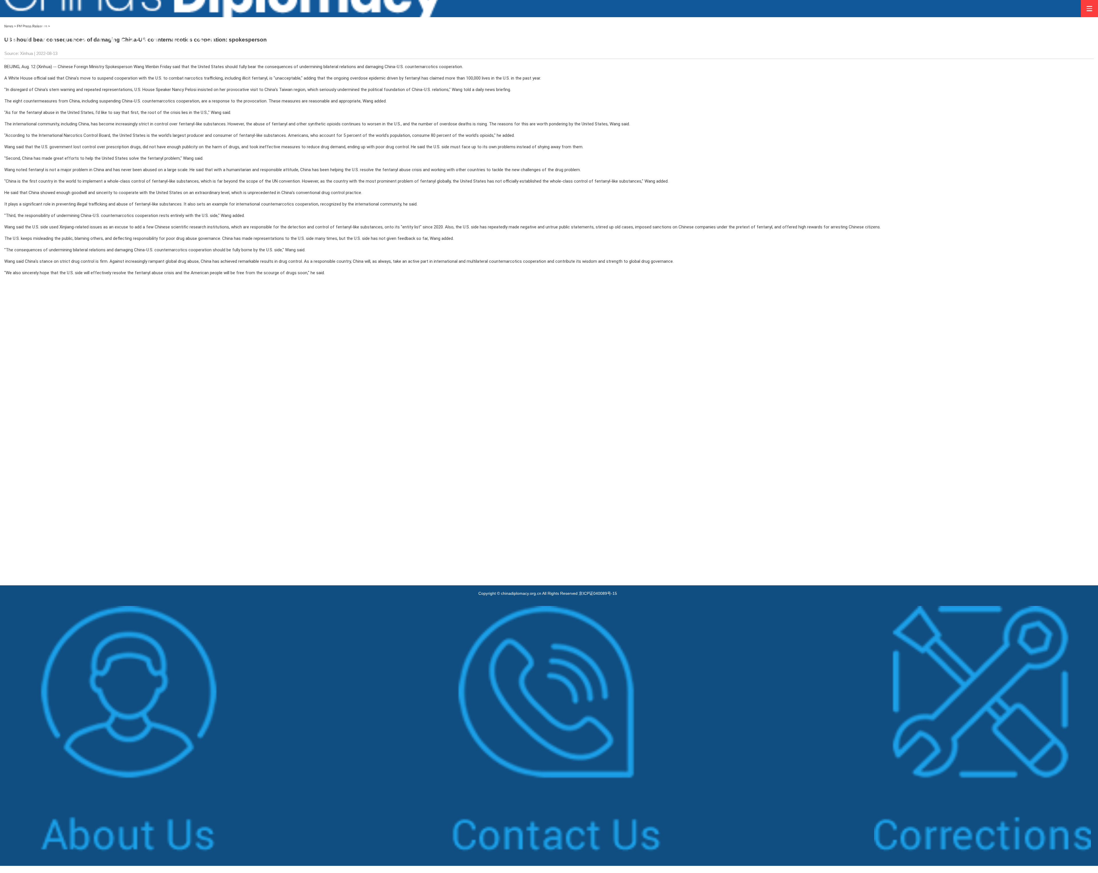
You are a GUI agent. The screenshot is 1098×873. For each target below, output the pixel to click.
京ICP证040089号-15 (598, 593)
